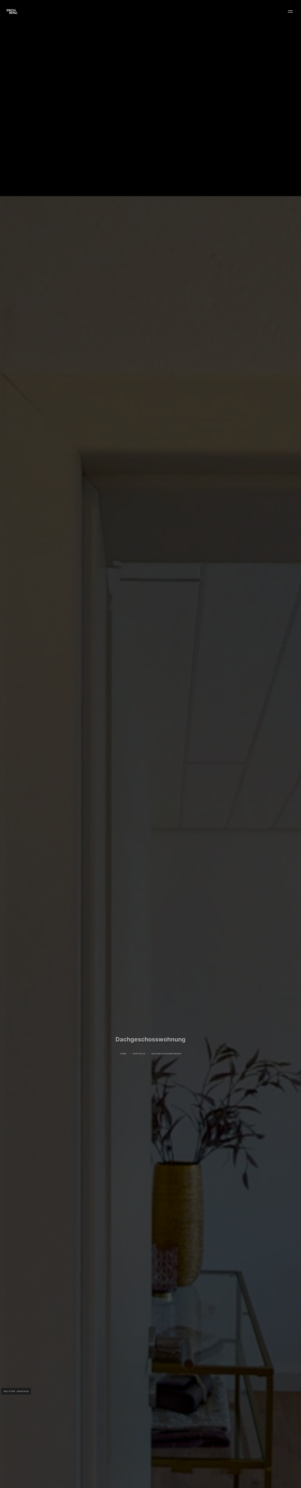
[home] (12, 11)
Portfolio (139, 1060)
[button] (290, 11)
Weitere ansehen (16, 1391)
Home (123, 1060)
